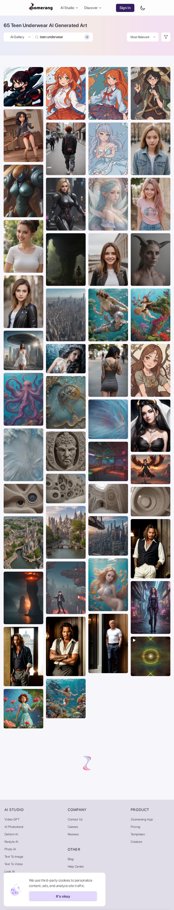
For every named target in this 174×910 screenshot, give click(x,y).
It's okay (63, 896)
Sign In (125, 8)
